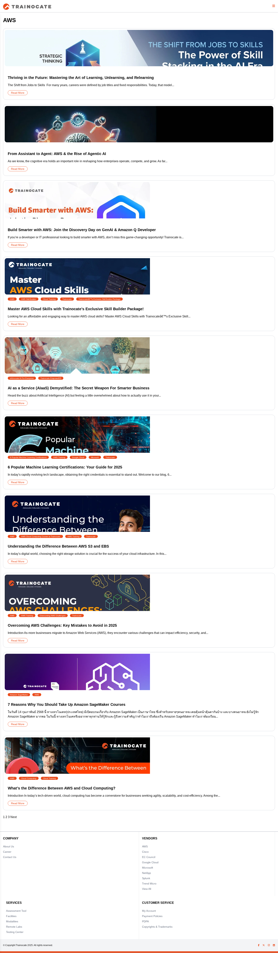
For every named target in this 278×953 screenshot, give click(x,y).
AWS (145, 846)
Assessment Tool (16, 910)
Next (13, 817)
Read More (17, 92)
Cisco (145, 851)
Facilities (11, 916)
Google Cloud (150, 862)
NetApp (146, 872)
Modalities (12, 921)
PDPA (145, 921)
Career (7, 851)
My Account (149, 910)
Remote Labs (14, 926)
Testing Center (14, 932)
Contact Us (9, 857)
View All (146, 888)
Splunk (146, 878)
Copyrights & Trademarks (157, 926)
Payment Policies (152, 916)
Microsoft (147, 867)
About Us (8, 846)
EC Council (148, 857)
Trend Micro (149, 883)
